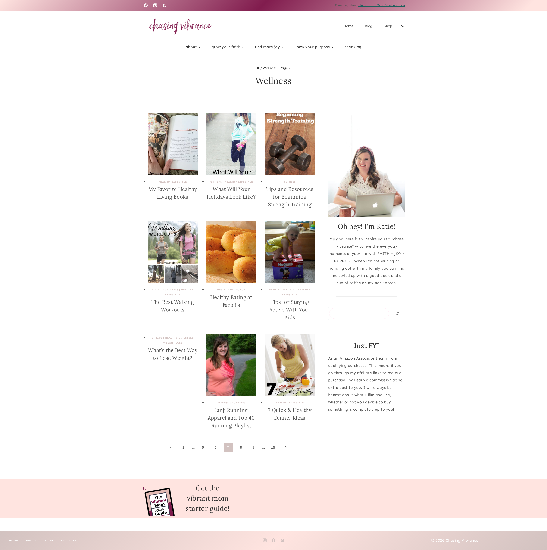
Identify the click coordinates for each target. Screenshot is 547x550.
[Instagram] (155, 5)
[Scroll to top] (537, 533)
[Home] (258, 68)
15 (273, 447)
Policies (69, 540)
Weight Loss (172, 342)
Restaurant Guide (231, 289)
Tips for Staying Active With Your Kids (289, 310)
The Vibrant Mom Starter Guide (381, 5)
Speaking (353, 46)
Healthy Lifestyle (172, 181)
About (31, 540)
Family (274, 289)
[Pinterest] (165, 5)
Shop (388, 26)
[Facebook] (146, 5)
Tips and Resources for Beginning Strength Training (289, 197)
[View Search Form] (402, 25)
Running (238, 402)
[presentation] (173, 144)
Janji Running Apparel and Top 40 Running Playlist (231, 418)
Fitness (290, 181)
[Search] (397, 313)
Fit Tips (215, 181)
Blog (368, 26)
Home (348, 26)
